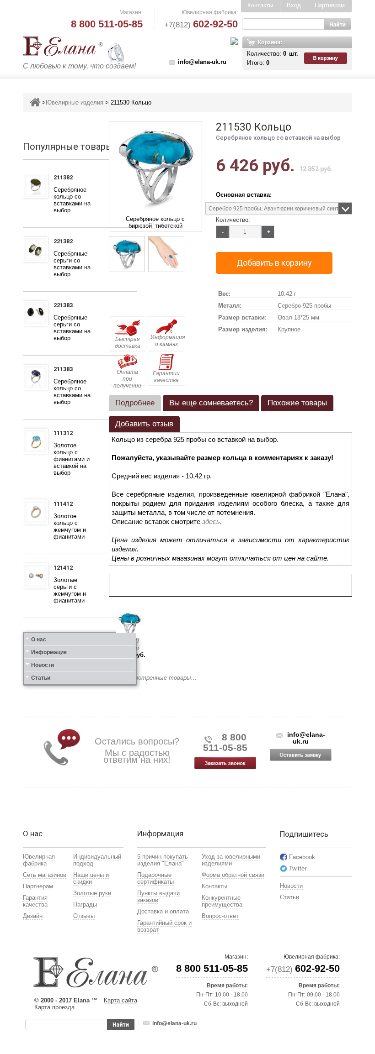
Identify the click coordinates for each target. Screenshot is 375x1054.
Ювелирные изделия (74, 102)
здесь (211, 521)
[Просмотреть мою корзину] (326, 58)
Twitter (297, 868)
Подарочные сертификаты (155, 878)
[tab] (135, 403)
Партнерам (330, 5)
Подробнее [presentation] (135, 403)
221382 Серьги (65, 242)
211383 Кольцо (66, 370)
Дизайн (33, 915)
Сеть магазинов (44, 874)
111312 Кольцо (66, 434)
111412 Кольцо (66, 504)
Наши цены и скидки (91, 878)
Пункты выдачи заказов (158, 896)
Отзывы (84, 915)
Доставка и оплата (163, 911)
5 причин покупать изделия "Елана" (162, 860)
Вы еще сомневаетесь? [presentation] (211, 403)
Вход (294, 5)
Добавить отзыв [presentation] (144, 424)
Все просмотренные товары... (153, 677)
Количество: (233, 219)
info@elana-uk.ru (202, 61)
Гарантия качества (35, 901)
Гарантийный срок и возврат (164, 926)
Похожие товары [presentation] (297, 403)
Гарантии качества (166, 376)
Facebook (302, 857)
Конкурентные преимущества (222, 901)
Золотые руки (92, 893)
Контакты (260, 5)
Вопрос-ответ (220, 915)
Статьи (40, 678)
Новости (42, 665)
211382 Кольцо (66, 178)
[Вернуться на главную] (35, 102)
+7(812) (201, 25)
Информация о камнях (167, 340)
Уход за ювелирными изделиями (231, 860)
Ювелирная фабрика (39, 860)
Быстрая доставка (127, 342)
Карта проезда (54, 1007)
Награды (85, 904)
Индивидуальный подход (97, 860)
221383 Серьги (65, 306)
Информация (49, 652)
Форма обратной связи (233, 874)
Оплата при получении (127, 377)
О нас (38, 639)
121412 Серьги (65, 568)
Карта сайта (120, 1000)
